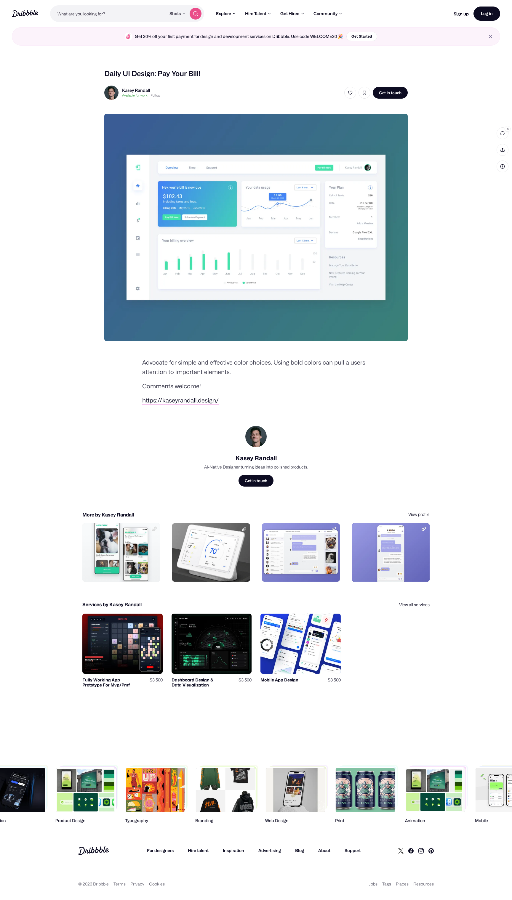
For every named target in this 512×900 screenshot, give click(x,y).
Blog (299, 850)
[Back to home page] (25, 13)
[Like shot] (350, 93)
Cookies (157, 883)
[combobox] (108, 14)
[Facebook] (411, 850)
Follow (155, 95)
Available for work (135, 95)
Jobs (373, 883)
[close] (490, 36)
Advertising (269, 850)
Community (325, 13)
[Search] (195, 14)
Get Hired (290, 13)
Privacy (137, 883)
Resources (423, 883)
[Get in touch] (126, 571)
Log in (487, 13)
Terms (119, 883)
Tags (386, 883)
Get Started (361, 36)
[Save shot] (364, 93)
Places (402, 883)
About (324, 850)
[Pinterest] (431, 850)
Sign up (461, 13)
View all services (414, 604)
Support (353, 850)
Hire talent (198, 850)
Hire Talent (255, 13)
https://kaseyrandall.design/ (180, 400)
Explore (223, 13)
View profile (419, 514)
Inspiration (233, 850)
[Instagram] (421, 850)
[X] (401, 850)
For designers (160, 850)
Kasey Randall (136, 90)
